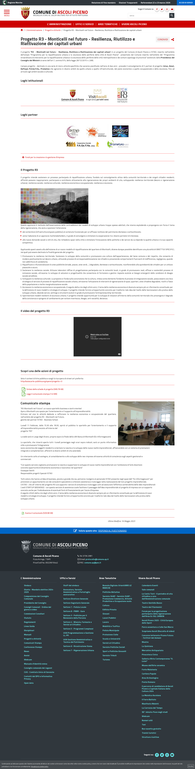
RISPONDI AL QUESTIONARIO (112, 530)
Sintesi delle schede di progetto (44, 389)
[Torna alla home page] (22, 30)
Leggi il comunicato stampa (41, 393)
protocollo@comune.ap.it (97, 559)
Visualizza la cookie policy (39, 766)
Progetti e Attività (52, 30)
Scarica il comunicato (39, 513)
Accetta (191, 766)
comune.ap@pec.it (92, 562)
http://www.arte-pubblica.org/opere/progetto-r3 (41, 381)
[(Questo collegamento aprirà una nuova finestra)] (157, 9)
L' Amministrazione (34, 30)
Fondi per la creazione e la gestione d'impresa (44, 157)
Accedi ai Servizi (186, 2)
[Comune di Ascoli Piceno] (55, 13)
